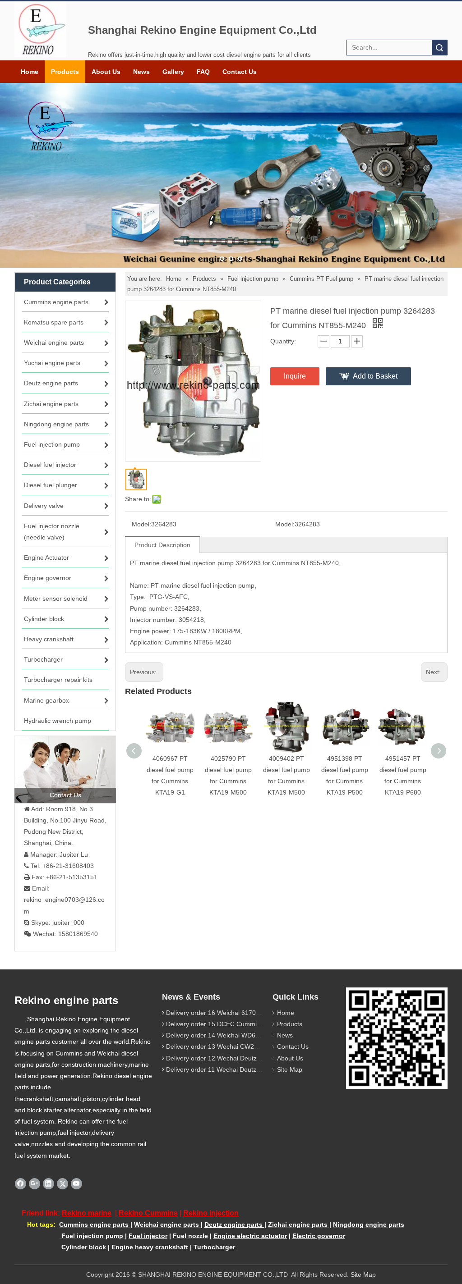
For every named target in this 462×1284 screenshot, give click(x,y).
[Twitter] (62, 1183)
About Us (106, 71)
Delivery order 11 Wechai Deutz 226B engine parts (238, 1069)
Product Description (162, 544)
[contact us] (65, 769)
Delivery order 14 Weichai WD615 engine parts (233, 1035)
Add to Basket (375, 376)
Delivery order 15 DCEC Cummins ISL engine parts (239, 1024)
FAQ (203, 71)
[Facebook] (20, 1183)
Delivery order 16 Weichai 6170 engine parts (229, 1012)
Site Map (289, 1069)
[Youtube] (76, 1183)
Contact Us (239, 71)
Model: (141, 524)
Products (65, 71)
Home (29, 71)
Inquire (295, 376)
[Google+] (34, 1183)
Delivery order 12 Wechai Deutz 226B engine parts (238, 1058)
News (141, 71)
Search (439, 47)
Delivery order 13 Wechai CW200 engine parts (232, 1046)
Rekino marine (86, 1213)
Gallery (173, 71)
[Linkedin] (48, 1183)
